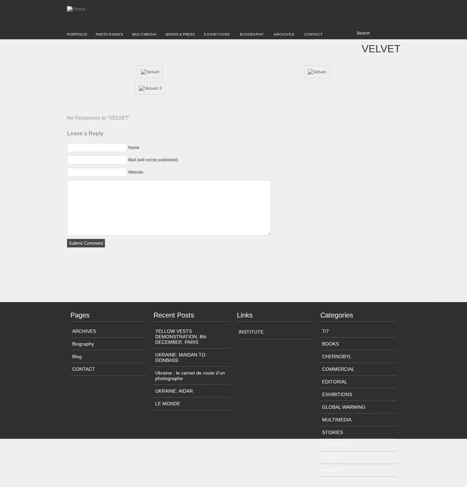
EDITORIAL (334, 381)
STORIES (332, 432)
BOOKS (330, 344)
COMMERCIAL (338, 369)
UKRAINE (332, 457)
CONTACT (313, 34)
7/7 (325, 331)
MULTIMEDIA (144, 34)
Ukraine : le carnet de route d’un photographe (190, 375)
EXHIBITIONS (217, 34)
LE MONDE (167, 403)
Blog (77, 356)
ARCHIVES (284, 34)
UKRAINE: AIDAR (174, 391)
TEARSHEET (336, 445)
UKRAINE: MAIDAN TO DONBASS (180, 357)
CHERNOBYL (336, 356)
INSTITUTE (251, 332)
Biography (252, 34)
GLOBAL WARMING (343, 407)
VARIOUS (332, 470)
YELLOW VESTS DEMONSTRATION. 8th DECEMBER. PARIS (180, 336)
